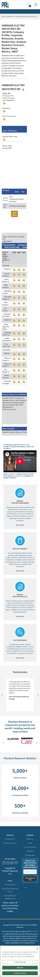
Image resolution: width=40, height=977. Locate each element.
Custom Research (10, 843)
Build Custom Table (12, 247)
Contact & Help (30, 847)
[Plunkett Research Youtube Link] (16, 863)
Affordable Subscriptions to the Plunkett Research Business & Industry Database (18, 447)
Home (4, 16)
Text (22, 192)
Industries (10, 16)
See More (15, 214)
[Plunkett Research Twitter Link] (8, 863)
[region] (20, 961)
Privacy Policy (10, 884)
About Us (30, 839)
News (30, 843)
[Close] (37, 948)
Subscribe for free (30, 879)
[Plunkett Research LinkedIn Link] (4, 863)
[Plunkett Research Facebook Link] (12, 863)
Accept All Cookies (20, 973)
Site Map (30, 851)
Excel (17, 192)
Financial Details (9, 245)
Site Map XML (30, 855)
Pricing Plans (10, 839)
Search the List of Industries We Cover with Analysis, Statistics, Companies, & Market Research (18, 476)
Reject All (20, 968)
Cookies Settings (20, 962)
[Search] (35, 4)
